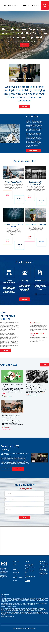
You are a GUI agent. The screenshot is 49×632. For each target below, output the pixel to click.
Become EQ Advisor (18, 577)
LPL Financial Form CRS (5, 594)
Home (14, 564)
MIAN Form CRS (3, 596)
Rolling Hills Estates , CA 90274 (29, 567)
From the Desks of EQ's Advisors (37, 334)
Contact (15, 580)
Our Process (16, 572)
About (14, 567)
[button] (12, 5)
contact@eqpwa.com (30, 577)
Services (15, 569)
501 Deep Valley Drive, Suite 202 (29, 565)
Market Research (35, 323)
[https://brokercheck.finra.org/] (44, 563)
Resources (15, 575)
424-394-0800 (29, 571)
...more (3, 393)
